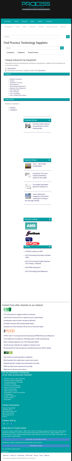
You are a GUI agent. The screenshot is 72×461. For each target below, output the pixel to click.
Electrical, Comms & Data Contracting (14, 378)
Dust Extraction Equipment (18, 86)
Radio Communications (10, 389)
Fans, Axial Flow (14, 90)
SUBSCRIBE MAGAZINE (36, 445)
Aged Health (7, 399)
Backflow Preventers (16, 79)
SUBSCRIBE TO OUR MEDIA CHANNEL (36, 439)
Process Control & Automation (12, 387)
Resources (32, 26)
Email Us (4, 416)
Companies (10, 52)
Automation (7, 21)
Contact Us (13, 455)
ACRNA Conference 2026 (34, 251)
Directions (41, 70)
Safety (32, 21)
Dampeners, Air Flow (16, 82)
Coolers (12, 81)
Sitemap (46, 455)
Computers (49, 21)
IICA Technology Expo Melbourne (36, 271)
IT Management (8, 394)
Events (18, 26)
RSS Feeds (29, 455)
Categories (21, 52)
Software (40, 21)
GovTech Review (8, 397)
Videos (24, 26)
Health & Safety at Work (10, 391)
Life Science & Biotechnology (12, 385)
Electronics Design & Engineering (13, 380)
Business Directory (52, 26)
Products (41, 26)
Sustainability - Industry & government (14, 392)
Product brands (33, 52)
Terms (41, 455)
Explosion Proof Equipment (18, 88)
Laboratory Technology (10, 384)
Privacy (36, 455)
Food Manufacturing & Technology (13, 382)
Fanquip (12, 108)
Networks (24, 21)
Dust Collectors (14, 84)
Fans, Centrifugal (15, 93)
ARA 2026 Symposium (32, 267)
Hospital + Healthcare (10, 396)
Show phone (11, 68)
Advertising (21, 455)
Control (16, 21)
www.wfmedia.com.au (8, 415)
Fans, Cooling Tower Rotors (18, 95)
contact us (5, 451)
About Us (63, 26)
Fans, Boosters (14, 91)
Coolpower (13, 110)
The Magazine (8, 26)
